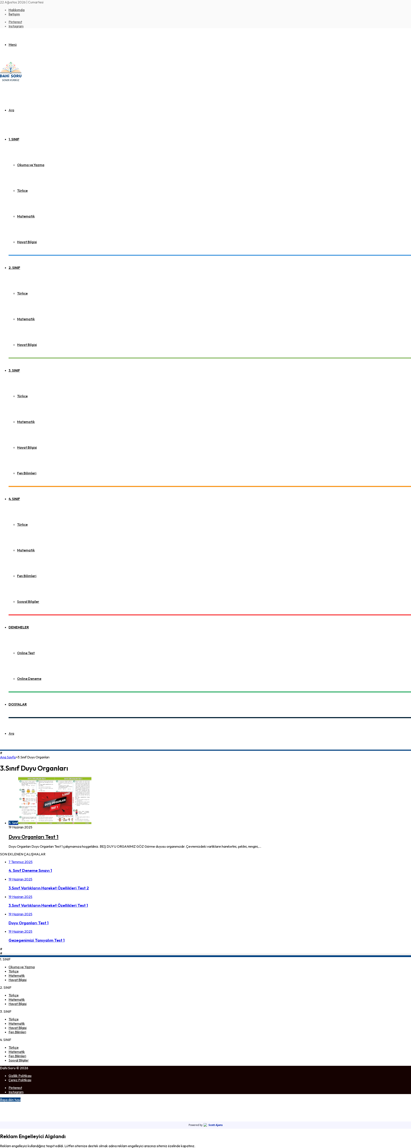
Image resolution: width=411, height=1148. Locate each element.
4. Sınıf (14, 499)
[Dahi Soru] (10, 81)
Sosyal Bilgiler (28, 601)
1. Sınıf (14, 139)
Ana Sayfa (8, 757)
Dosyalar (18, 704)
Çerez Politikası (20, 1080)
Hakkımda (17, 10)
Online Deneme (29, 678)
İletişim (14, 14)
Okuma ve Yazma (30, 165)
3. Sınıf (14, 370)
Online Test (26, 653)
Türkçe (22, 190)
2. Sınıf (14, 267)
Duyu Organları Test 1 (33, 837)
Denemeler (19, 627)
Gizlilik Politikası (20, 1076)
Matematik (26, 216)
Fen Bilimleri (26, 473)
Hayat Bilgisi (27, 242)
